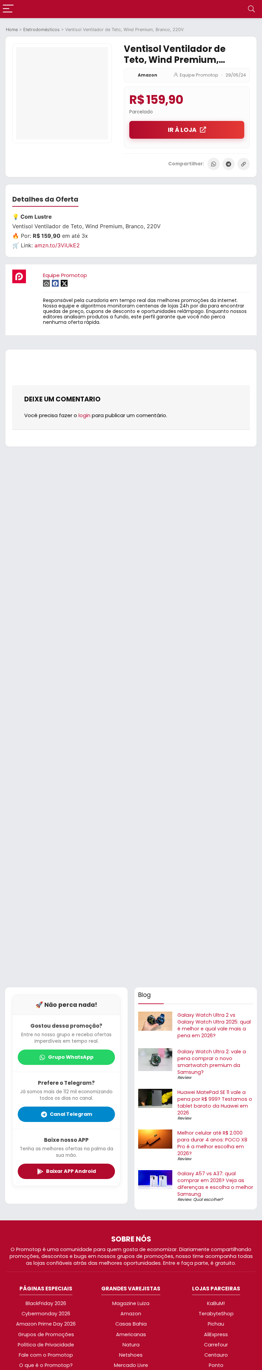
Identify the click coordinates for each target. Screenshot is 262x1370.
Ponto (216, 1365)
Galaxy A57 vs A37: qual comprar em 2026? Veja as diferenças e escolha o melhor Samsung (215, 1183)
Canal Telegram (71, 1114)
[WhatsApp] (213, 164)
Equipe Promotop (199, 75)
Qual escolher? (208, 1199)
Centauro (216, 1355)
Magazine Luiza (130, 1303)
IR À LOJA (182, 130)
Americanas (131, 1334)
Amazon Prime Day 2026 (46, 1323)
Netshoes (131, 1355)
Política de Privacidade (46, 1344)
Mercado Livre (131, 1365)
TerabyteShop (216, 1313)
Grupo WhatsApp (70, 1057)
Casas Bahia (131, 1323)
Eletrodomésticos (41, 29)
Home (12, 29)
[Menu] (8, 9)
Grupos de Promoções (46, 1334)
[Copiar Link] (243, 164)
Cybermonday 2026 (45, 1313)
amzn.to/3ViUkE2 (57, 245)
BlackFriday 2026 (46, 1303)
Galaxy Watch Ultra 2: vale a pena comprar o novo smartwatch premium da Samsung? (211, 1062)
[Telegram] (228, 164)
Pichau (216, 1323)
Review (184, 1077)
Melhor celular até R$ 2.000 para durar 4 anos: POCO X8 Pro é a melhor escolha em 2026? (212, 1143)
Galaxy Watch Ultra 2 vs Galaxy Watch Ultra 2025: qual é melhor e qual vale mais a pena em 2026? (214, 1025)
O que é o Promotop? (46, 1365)
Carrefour (216, 1344)
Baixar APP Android (71, 1171)
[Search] (251, 9)
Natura (131, 1344)
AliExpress (216, 1334)
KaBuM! (216, 1303)
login (84, 415)
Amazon (147, 75)
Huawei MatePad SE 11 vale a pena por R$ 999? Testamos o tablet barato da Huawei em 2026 (214, 1102)
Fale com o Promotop (46, 1355)
